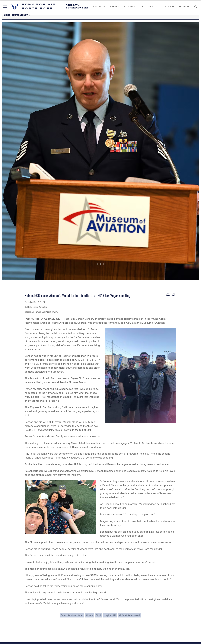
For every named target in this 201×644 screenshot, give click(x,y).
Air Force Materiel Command (129, 615)
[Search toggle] (196, 6)
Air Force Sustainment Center (72, 615)
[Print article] (168, 295)
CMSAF (98, 615)
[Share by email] (174, 295)
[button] (4, 6)
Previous (12, 151)
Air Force (89, 615)
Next (189, 151)
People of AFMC (110, 615)
